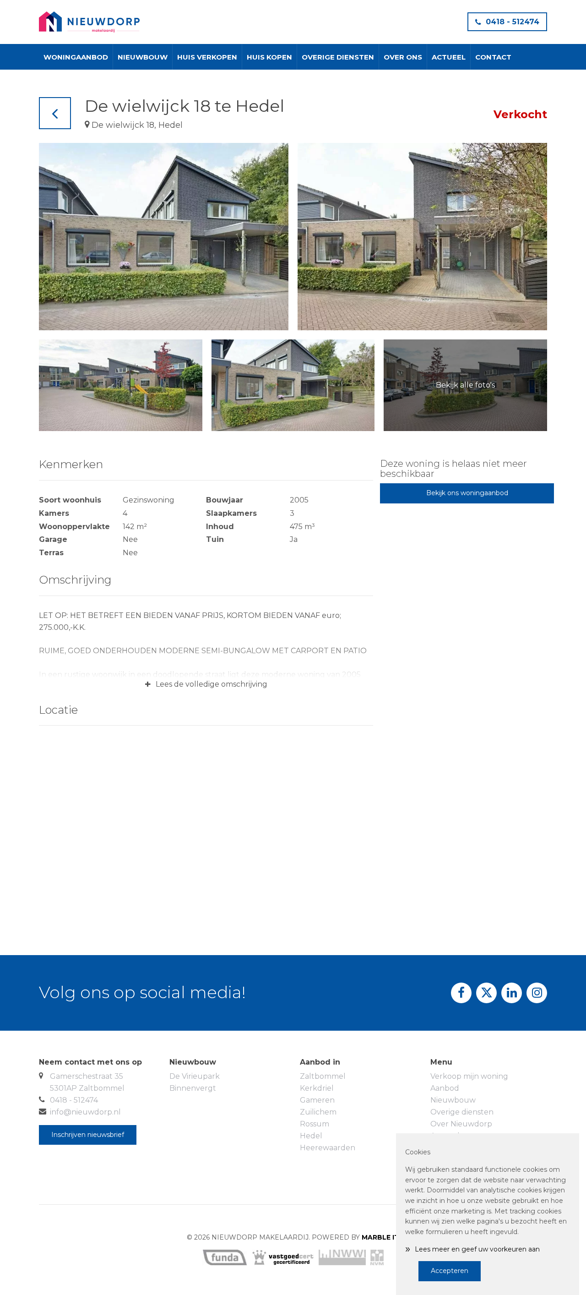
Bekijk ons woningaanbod (467, 493)
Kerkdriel (317, 1088)
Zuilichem (318, 1112)
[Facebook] (461, 993)
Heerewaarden (327, 1147)
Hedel (311, 1135)
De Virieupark (194, 1076)
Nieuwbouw (143, 57)
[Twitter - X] (486, 993)
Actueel (449, 57)
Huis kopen (269, 57)
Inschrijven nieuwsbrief (87, 1135)
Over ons (403, 57)
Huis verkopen (207, 57)
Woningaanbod (75, 57)
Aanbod (444, 1088)
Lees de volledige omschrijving (206, 684)
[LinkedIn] (511, 993)
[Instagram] (536, 993)
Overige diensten (338, 57)
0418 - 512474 (512, 21)
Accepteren (449, 1271)
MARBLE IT (380, 1237)
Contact (493, 57)
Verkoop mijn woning (469, 1076)
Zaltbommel (323, 1076)
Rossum (314, 1124)
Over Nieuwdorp (461, 1124)
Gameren (317, 1100)
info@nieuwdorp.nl (85, 1112)
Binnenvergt (192, 1088)
